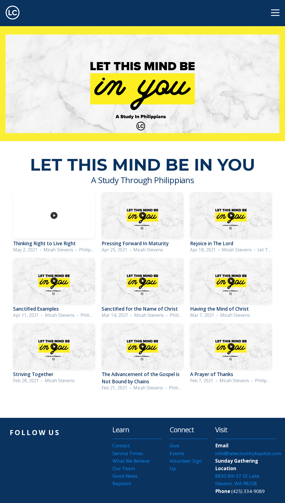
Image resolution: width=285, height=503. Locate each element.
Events (176, 453)
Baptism (121, 483)
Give (174, 445)
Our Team (123, 468)
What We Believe (130, 461)
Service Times (127, 453)
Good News (124, 476)
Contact (121, 445)
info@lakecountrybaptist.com (248, 453)
